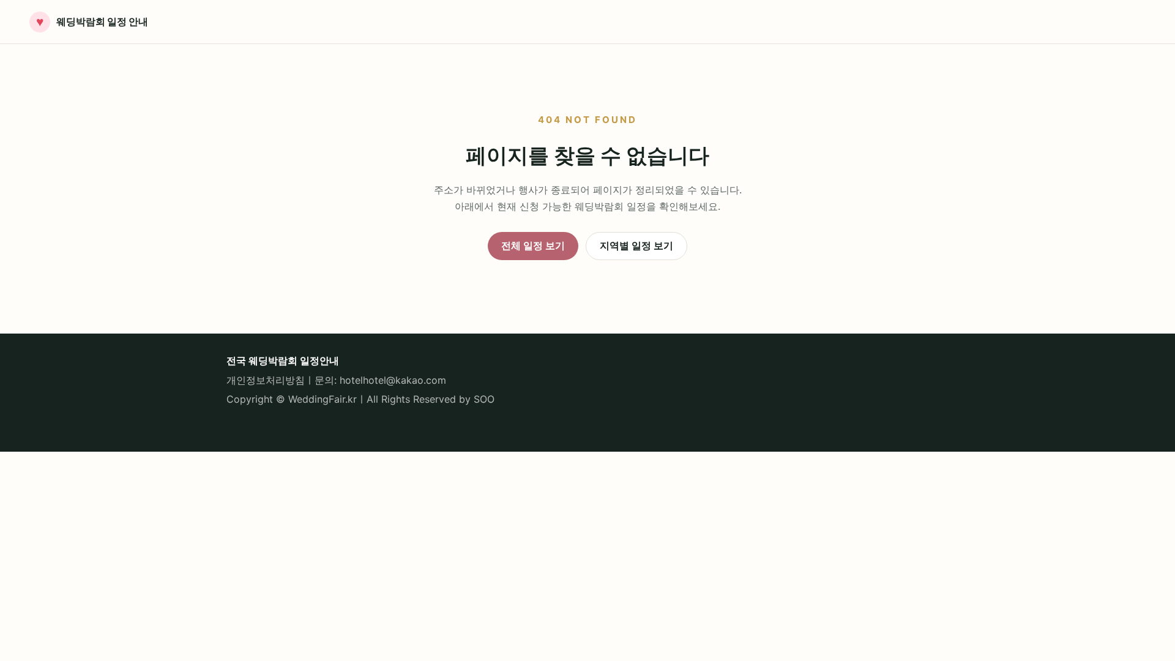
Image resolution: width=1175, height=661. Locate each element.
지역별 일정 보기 (636, 245)
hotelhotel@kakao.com (393, 380)
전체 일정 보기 (533, 245)
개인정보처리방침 (265, 380)
